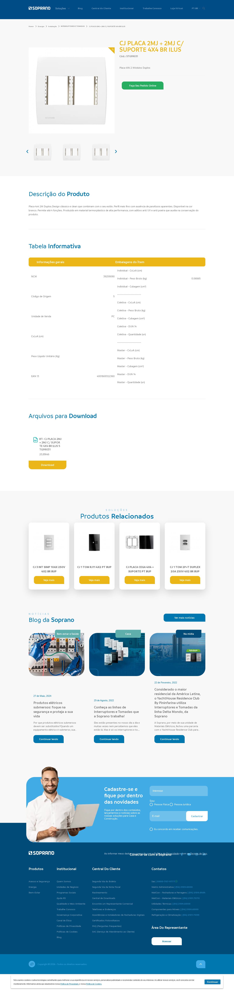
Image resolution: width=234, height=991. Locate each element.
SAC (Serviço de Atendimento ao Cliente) (113, 931)
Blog (80, 8)
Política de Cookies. (94, 984)
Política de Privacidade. (69, 984)
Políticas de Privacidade (69, 925)
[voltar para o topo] (200, 964)
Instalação (52, 26)
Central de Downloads (103, 898)
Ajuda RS (61, 898)
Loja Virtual (176, 8)
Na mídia (189, 633)
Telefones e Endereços (104, 909)
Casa (128, 633)
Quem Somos (64, 881)
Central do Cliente (101, 8)
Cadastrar (197, 816)
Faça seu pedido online (142, 85)
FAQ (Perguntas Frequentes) (106, 925)
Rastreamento (99, 892)
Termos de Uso (198, 853)
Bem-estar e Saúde (68, 633)
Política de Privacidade (166, 853)
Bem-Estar (34, 892)
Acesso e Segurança (39, 881)
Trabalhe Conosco (152, 8)
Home (31, 26)
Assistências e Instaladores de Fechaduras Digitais (118, 914)
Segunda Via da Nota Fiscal (106, 886)
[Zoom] (111, 50)
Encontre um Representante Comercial (112, 903)
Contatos (159, 869)
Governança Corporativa (69, 914)
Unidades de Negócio (67, 886)
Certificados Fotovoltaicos (106, 920)
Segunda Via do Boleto (104, 881)
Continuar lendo (48, 739)
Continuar (212, 982)
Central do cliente (106, 869)
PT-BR (195, 8)
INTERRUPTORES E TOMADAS (73, 26)
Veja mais (48, 580)
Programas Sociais (66, 892)
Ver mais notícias (184, 617)
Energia (41, 26)
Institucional (127, 8)
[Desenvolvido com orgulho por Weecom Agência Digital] (32, 964)
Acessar (166, 941)
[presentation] (27, 151)
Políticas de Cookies (67, 931)
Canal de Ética (64, 920)
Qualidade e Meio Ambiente (71, 903)
